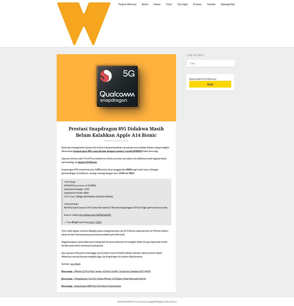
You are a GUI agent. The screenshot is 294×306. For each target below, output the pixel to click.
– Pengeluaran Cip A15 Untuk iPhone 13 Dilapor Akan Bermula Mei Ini (103, 278)
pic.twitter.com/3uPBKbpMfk (95, 214)
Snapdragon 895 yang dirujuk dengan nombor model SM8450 (107, 151)
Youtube (211, 4)
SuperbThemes (156, 301)
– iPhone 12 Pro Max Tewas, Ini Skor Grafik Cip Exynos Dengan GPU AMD (106, 271)
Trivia (169, 4)
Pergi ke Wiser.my (127, 4)
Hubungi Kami (228, 4)
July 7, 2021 (95, 222)
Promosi (197, 4)
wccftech (75, 263)
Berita (145, 4)
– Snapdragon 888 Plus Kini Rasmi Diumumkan (91, 285)
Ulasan (157, 4)
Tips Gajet (182, 4)
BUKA (210, 84)
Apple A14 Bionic (87, 162)
